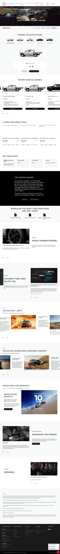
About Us (37, 532)
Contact (37, 533)
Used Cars (15, 534)
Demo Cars (15, 533)
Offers (20, 3)
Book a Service (42, 4)
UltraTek (37, 530)
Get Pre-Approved (53, 4)
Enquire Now (12, 108)
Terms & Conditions (20, 552)
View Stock (24, 71)
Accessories (36, 443)
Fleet (14, 535)
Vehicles (17, 3)
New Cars (15, 532)
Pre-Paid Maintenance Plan (29, 530)
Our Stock (23, 4)
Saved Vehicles (48, 4)
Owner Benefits (27, 534)
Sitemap (25, 552)
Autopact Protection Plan (40, 531)
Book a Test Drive (34, 71)
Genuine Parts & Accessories (30, 531)
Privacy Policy (15, 552)
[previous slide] (6, 113)
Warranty (26, 533)
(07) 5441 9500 (4, 533)
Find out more (8, 409)
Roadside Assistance (28, 532)
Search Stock (16, 531)
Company (33, 3)
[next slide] (4, 113)
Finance (30, 3)
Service (27, 3)
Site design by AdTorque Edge (53, 552)
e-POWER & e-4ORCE (17, 536)
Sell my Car (37, 4)
